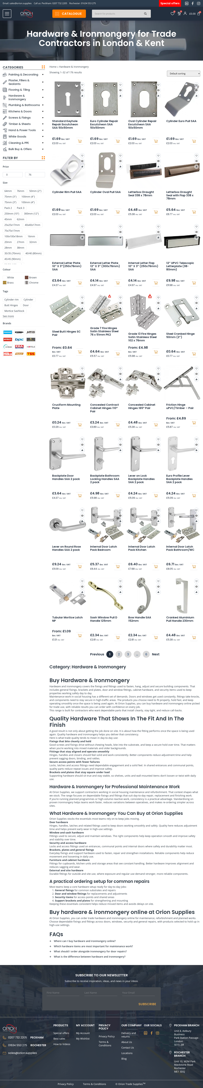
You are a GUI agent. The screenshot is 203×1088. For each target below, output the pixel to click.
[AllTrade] (31, 332)
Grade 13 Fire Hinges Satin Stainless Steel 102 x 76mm (142, 337)
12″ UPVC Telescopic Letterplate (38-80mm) (180, 266)
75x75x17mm (12, 230)
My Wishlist (82, 1038)
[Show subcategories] (43, 74)
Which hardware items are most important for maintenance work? (93, 946)
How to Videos (61, 1044)
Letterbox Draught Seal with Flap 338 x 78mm (179, 195)
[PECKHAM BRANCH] (170, 1025)
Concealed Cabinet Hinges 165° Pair (141, 406)
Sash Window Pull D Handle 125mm (103, 619)
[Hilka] (8, 354)
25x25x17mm (12, 225)
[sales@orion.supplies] (4, 1053)
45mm (8, 219)
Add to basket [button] (80, 141)
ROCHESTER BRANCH (182, 1054)
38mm (20, 247)
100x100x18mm (13, 236)
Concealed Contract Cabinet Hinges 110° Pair (104, 408)
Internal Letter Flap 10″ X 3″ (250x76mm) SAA (143, 266)
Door (26, 305)
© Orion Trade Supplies (130, 1084)
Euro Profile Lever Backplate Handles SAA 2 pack (179, 479)
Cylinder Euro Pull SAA (181, 121)
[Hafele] (31, 347)
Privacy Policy (107, 1036)
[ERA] (19, 347)
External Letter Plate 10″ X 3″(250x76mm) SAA (66, 266)
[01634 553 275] (4, 1045)
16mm (31, 236)
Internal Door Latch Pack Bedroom (103, 548)
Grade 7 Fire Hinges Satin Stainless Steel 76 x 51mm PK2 (104, 331)
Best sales (59, 1038)
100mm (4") (28, 202)
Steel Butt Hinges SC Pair (66, 333)
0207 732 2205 (59, 3)
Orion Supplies (61, 792)
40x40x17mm (32, 225)
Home (52, 66)
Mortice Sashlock (14, 311)
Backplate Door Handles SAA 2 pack (66, 477)
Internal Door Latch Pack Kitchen (141, 548)
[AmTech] (8, 339)
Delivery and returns (128, 1034)
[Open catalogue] (57, 14)
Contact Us (127, 1047)
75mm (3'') (10, 196)
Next (156, 654)
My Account (83, 1033)
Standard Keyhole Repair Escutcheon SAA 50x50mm (65, 124)
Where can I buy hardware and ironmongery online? (85, 941)
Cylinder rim (11, 299)
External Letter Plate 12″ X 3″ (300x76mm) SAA (105, 266)
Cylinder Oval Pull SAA (105, 192)
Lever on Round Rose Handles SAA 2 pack (66, 548)
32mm (33, 242)
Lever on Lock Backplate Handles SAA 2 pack (141, 479)
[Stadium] (19, 354)
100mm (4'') (28, 196)
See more (8, 316)
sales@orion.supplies (21, 3)
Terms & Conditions (105, 1043)
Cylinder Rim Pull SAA (66, 192)
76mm (20, 191)
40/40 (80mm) (33, 253)
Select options (156, 212)
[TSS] (31, 354)
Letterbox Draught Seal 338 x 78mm (141, 193)
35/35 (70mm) (12, 253)
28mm (8, 247)
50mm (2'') (35, 191)
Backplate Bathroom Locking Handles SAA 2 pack (104, 479)
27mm (20, 242)
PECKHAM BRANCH (186, 1025)
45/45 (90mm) (12, 259)
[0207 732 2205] (4, 1037)
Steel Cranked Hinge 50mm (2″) (180, 335)
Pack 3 (20, 208)
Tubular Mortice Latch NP (67, 619)
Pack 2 (8, 208)
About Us (126, 1042)
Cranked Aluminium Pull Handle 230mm (180, 619)
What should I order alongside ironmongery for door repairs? (90, 951)
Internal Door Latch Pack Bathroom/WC (180, 548)
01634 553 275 (88, 3)
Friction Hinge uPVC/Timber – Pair (180, 406)
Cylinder (28, 299)
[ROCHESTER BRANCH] (170, 1052)
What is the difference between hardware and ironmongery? (89, 956)
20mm (8, 242)
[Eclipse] (8, 347)
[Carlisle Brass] (31, 339)
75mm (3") (10, 202)
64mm (8, 191)
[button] (82, 84)
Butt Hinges (11, 305)
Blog (124, 1058)
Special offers (61, 1033)
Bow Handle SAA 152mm (139, 619)
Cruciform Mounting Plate (66, 406)
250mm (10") (11, 213)
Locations (127, 1053)
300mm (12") (31, 213)
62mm (20, 219)
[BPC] (19, 339)
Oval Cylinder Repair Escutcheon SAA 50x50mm (142, 124)
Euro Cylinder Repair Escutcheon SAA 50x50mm (104, 124)
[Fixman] (19, 332)
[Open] (7, 13)
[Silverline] (8, 332)
